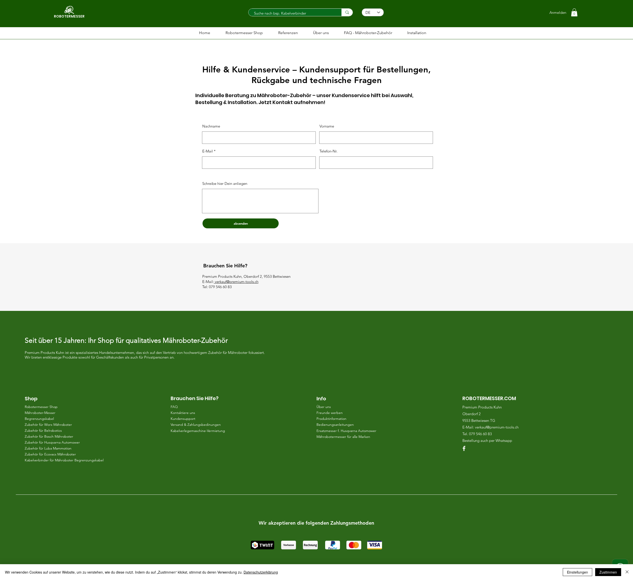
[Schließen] (627, 572)
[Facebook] (464, 448)
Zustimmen (608, 572)
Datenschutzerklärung (261, 572)
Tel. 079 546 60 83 (477, 433)
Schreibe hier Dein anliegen (224, 183)
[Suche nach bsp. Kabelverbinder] (347, 12)
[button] (574, 12)
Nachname (211, 126)
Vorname (326, 126)
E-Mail (207, 151)
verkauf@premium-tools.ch (236, 281)
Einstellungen (577, 572)
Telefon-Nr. (328, 151)
